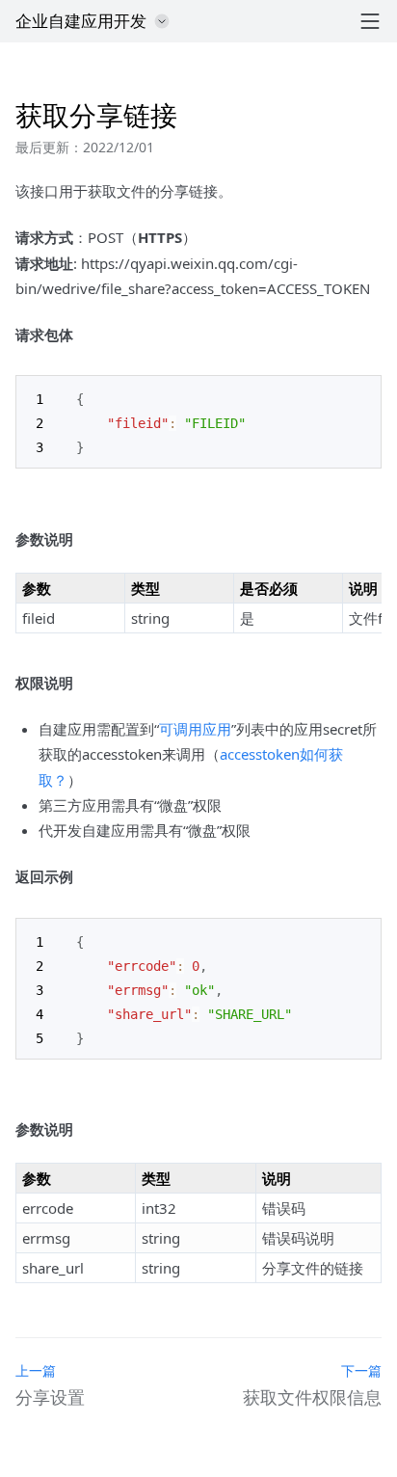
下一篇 (361, 1370)
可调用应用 (195, 728)
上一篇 (35, 1370)
